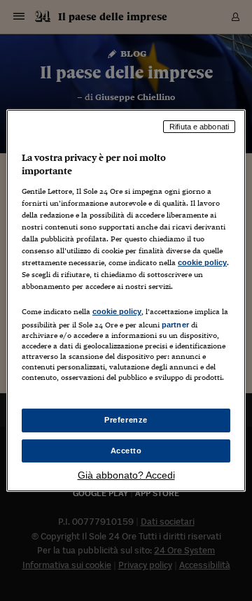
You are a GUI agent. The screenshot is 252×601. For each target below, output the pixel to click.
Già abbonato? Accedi (126, 475)
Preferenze (126, 420)
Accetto (126, 450)
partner (175, 324)
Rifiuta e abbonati (199, 126)
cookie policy (202, 262)
